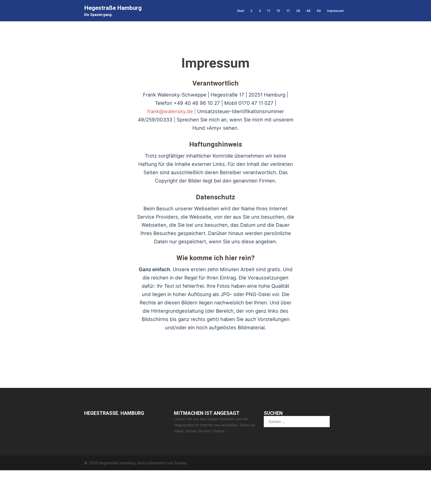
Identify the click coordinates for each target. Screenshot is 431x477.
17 (288, 11)
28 (298, 11)
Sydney (180, 463)
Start (240, 11)
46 (308, 11)
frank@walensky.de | (172, 111)
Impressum (335, 11)
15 (278, 11)
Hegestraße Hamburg (113, 7)
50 (319, 11)
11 (268, 11)
